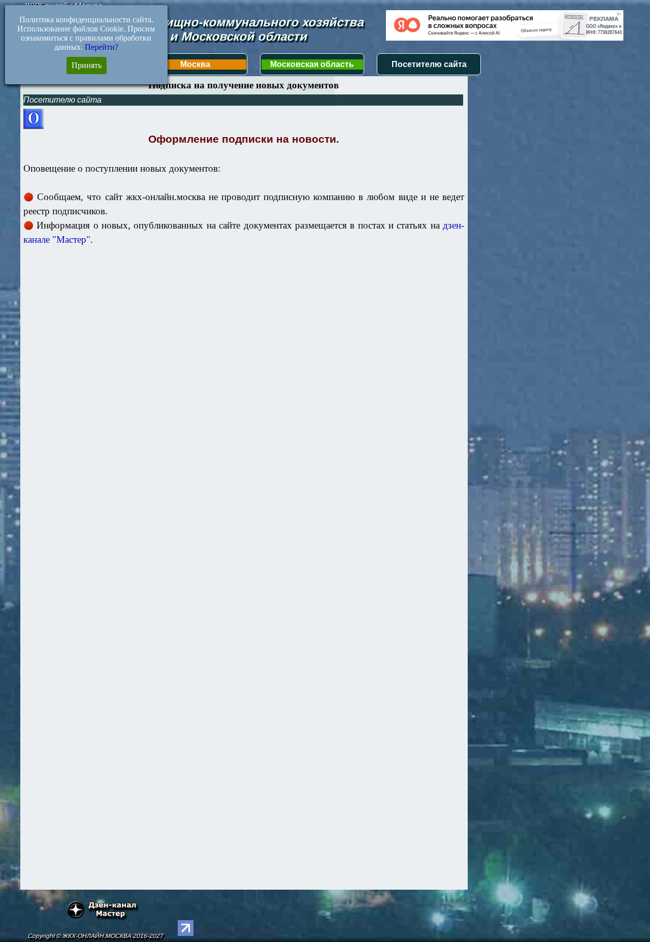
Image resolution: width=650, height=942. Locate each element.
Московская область (312, 64)
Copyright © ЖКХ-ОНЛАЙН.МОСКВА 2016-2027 (95, 935)
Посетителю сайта (429, 64)
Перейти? (101, 47)
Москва (195, 64)
